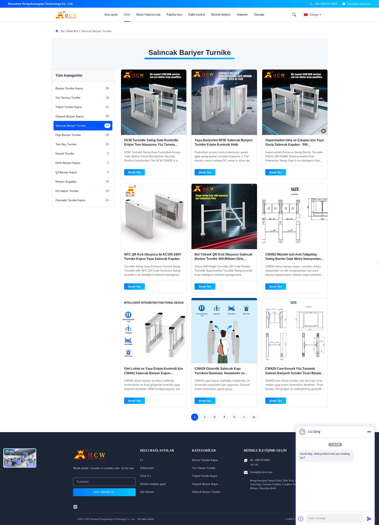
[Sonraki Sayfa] (244, 417)
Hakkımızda (147, 468)
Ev (62, 31)
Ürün (127, 14)
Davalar (259, 14)
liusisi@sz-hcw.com (359, 3)
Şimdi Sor (134, 172)
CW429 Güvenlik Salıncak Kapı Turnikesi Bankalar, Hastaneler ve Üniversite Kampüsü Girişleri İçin (220, 373)
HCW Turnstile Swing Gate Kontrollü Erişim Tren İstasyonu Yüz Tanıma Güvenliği (151, 145)
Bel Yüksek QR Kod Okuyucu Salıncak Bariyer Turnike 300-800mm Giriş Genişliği (223, 259)
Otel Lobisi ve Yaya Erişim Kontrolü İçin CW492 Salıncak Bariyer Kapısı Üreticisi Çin (153, 373)
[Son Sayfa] (253, 417)
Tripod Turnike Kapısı (204, 475)
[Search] (294, 15)
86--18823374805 (260, 460)
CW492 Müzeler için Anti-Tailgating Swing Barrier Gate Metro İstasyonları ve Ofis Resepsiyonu (293, 259)
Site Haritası (147, 491)
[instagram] (75, 506)
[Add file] (301, 518)
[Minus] (369, 431)
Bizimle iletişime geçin (153, 484)
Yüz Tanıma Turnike (203, 468)
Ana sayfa (110, 14)
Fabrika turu (174, 14)
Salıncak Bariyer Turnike (206, 491)
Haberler (242, 14)
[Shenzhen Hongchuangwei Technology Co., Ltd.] (67, 15)
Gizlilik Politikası (294, 519)
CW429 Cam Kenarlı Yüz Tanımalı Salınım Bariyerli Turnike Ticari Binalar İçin (293, 373)
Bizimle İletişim (221, 14)
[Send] (369, 518)
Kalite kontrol (196, 14)
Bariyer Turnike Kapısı (205, 460)
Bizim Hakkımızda (148, 14)
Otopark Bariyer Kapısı (205, 484)
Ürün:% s (72, 31)
